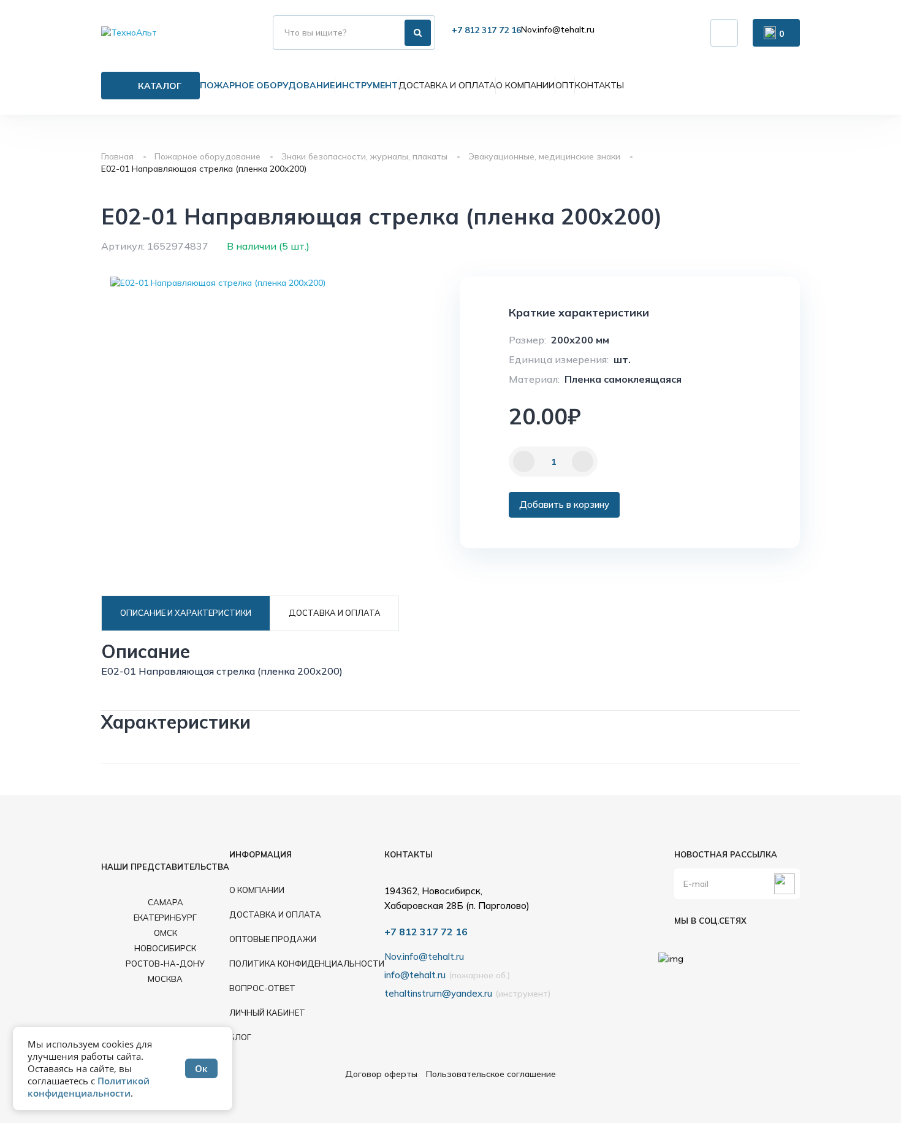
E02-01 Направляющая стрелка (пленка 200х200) (203, 168)
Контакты (599, 85)
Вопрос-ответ (262, 988)
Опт (564, 85)
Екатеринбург (165, 917)
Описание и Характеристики (185, 613)
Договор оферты (381, 1073)
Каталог (159, 85)
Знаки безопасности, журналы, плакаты (364, 156)
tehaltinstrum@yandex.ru (438, 993)
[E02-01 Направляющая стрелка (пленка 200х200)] (217, 283)
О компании (525, 85)
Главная (117, 156)
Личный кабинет (267, 1013)
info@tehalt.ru (415, 975)
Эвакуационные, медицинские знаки (544, 156)
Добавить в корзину (564, 504)
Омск (165, 933)
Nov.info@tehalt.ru (558, 29)
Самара (165, 902)
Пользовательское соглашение (491, 1073)
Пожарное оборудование (267, 85)
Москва (165, 979)
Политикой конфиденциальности (89, 1087)
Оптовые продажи (272, 939)
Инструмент (366, 85)
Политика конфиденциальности (306, 963)
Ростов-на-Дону (165, 963)
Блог (240, 1037)
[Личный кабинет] (724, 33)
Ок (201, 1068)
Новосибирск (165, 948)
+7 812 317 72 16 (486, 30)
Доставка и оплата (446, 85)
